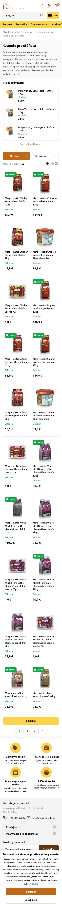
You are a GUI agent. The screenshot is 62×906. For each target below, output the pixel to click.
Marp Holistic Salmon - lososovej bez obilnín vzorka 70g (16, 469)
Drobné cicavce (39, 24)
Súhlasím (31, 891)
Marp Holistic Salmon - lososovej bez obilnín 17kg (44, 362)
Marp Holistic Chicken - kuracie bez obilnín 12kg (17, 201)
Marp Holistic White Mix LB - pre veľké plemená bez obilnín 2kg (43, 527)
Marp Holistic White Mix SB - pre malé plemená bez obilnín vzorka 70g (43, 641)
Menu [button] (55, 15)
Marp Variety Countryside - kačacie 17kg (36, 129)
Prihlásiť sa (48, 849)
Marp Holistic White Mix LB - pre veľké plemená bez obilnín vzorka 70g (15, 584)
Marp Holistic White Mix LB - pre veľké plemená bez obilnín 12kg (43, 470)
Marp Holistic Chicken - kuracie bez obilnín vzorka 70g (17, 308)
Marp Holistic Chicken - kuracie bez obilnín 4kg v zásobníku (45, 255)
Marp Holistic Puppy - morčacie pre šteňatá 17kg (44, 308)
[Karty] (47, 164)
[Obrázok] (52, 164)
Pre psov (7, 24)
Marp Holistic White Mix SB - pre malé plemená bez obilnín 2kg (15, 641)
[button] (31, 143)
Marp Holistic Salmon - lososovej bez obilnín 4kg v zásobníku (44, 415)
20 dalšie (31, 721)
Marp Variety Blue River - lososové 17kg (44, 694)
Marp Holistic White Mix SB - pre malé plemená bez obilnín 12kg (43, 584)
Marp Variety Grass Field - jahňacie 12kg (36, 110)
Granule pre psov (44, 31)
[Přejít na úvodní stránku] (13, 5)
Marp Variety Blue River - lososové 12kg (16, 694)
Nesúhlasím (30, 900)
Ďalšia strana (42, 730)
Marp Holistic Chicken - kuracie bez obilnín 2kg (17, 255)
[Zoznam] (57, 164)
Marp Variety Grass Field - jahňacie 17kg (36, 92)
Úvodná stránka (11, 31)
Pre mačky (21, 24)
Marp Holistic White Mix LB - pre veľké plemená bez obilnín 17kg (15, 527)
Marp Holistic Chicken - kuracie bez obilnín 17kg (45, 201)
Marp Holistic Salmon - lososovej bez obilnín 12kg (16, 362)
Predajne (13, 827)
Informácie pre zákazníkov (22, 833)
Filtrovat (15, 156)
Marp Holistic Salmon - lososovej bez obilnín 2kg (16, 415)
